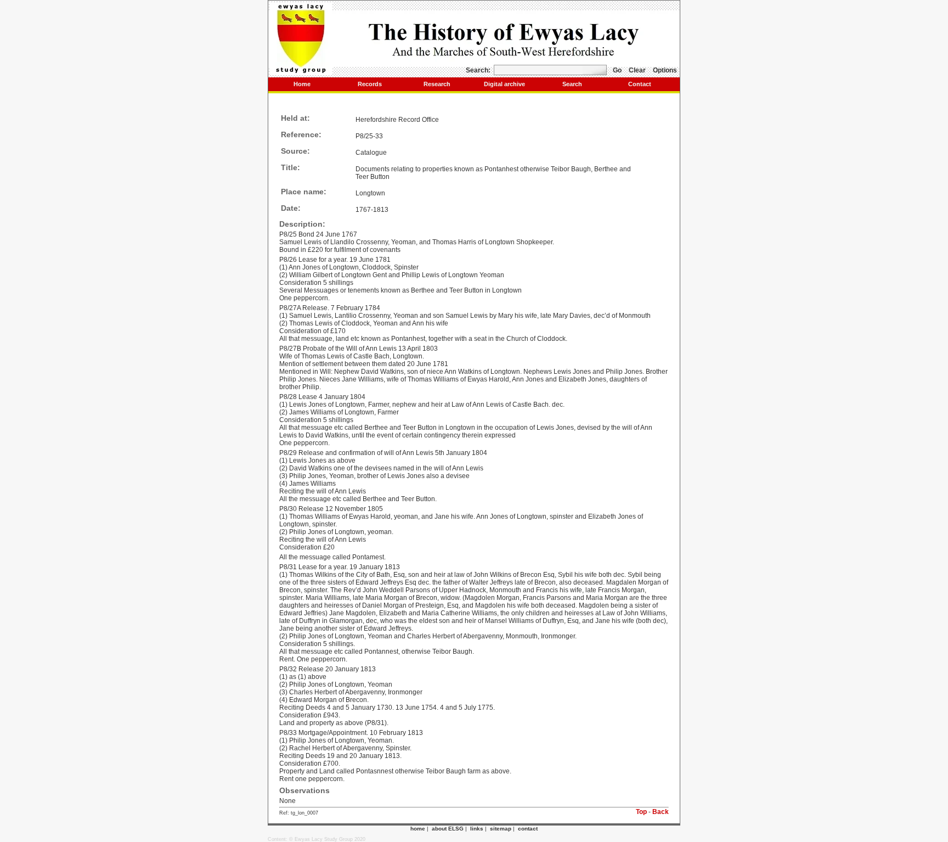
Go (617, 70)
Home (302, 84)
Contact (639, 84)
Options (665, 70)
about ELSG (448, 829)
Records (370, 84)
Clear (637, 70)
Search (572, 84)
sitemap (500, 829)
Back (660, 812)
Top (641, 812)
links (476, 829)
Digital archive (504, 84)
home (417, 829)
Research (437, 84)
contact (528, 829)
